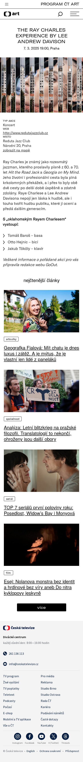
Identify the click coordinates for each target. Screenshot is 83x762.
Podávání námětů (52, 713)
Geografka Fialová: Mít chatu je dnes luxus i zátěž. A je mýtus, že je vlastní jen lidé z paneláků (41, 353)
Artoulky (11, 339)
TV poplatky (11, 688)
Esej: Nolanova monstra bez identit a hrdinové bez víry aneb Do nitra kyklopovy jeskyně (39, 587)
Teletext (8, 694)
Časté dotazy (49, 719)
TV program (11, 676)
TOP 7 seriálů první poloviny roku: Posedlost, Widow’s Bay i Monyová (39, 510)
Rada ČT (46, 701)
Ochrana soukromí (50, 751)
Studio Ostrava (50, 694)
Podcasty (9, 701)
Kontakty (47, 725)
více (41, 607)
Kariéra (45, 707)
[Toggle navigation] (6, 4)
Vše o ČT (8, 725)
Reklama (47, 682)
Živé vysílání (11, 682)
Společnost (12, 419)
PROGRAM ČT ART (60, 4)
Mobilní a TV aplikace (17, 719)
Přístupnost (72, 751)
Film (8, 573)
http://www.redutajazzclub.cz (25, 133)
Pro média (47, 676)
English (31, 751)
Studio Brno (48, 688)
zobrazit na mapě (16, 150)
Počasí (7, 707)
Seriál (9, 499)
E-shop (8, 713)
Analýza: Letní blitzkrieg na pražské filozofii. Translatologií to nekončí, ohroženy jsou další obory (40, 433)
